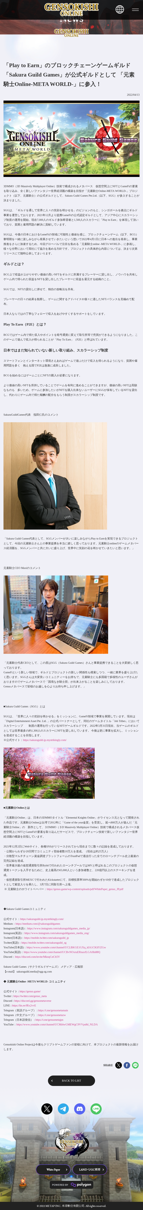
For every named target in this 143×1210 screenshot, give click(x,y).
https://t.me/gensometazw (52, 1015)
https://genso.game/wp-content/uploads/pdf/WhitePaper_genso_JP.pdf (85, 889)
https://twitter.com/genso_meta (30, 996)
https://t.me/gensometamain (53, 1010)
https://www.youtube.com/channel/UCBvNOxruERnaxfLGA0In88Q (62, 952)
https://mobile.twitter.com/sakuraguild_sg (43, 942)
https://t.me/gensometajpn (49, 1019)
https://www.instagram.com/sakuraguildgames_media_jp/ (58, 928)
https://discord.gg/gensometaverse (32, 1000)
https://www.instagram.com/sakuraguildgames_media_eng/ (56, 933)
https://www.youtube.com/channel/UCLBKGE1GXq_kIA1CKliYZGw (66, 947)
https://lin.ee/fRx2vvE (24, 1005)
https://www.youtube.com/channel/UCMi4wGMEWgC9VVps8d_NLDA (57, 1024)
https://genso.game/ (30, 991)
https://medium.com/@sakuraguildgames (38, 923)
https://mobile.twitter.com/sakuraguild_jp (46, 937)
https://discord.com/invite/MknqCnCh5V (37, 956)
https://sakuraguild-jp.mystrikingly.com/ (44, 740)
